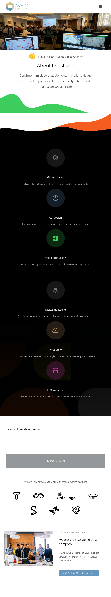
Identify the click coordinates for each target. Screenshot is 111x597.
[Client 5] (38, 494)
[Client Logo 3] (54, 507)
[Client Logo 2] (76, 507)
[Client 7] (33, 507)
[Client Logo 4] (93, 492)
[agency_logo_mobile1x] (17, 3)
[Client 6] (16, 493)
